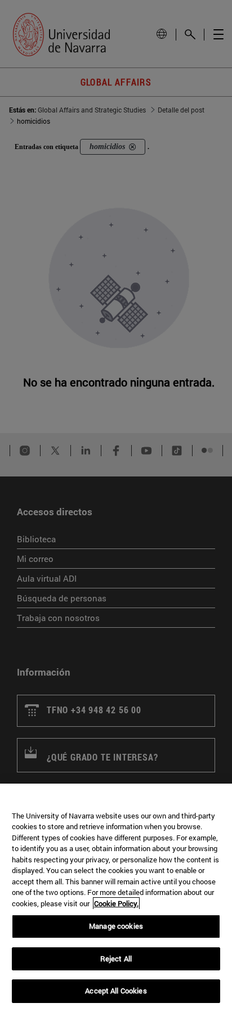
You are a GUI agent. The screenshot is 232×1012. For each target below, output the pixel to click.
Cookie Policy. (116, 903)
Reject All (116, 958)
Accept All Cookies (115, 991)
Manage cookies (116, 926)
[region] (116, 898)
